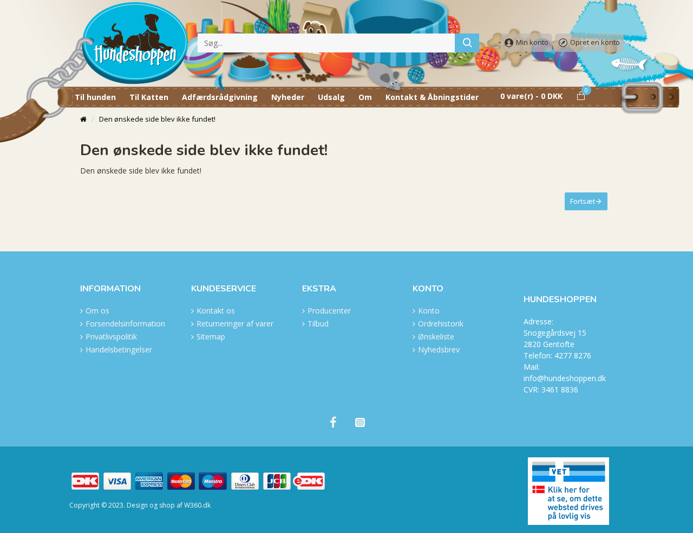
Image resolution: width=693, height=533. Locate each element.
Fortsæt (582, 201)
